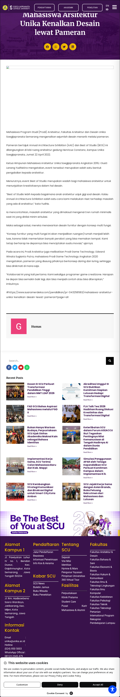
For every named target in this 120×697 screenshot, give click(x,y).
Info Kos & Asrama (43, 563)
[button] (47, 46)
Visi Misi (66, 561)
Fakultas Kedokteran (101, 596)
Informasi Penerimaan (45, 559)
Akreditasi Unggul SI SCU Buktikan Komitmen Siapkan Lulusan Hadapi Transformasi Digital (96, 390)
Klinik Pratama (70, 597)
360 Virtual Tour (70, 579)
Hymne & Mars (70, 568)
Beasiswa (38, 555)
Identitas (66, 564)
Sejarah (66, 557)
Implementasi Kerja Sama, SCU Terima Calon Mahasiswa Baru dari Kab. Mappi (41, 463)
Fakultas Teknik (98, 604)
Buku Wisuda (40, 590)
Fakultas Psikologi (100, 600)
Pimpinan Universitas (73, 576)
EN (107, 5)
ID (107, 9)
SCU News (39, 583)
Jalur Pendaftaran (43, 552)
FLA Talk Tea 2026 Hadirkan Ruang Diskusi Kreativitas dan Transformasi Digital (98, 411)
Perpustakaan (69, 593)
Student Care (69, 601)
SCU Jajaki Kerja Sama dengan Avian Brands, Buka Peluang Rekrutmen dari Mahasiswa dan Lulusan (97, 492)
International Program (102, 615)
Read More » (32, 397)
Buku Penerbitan (42, 594)
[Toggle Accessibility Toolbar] (112, 689)
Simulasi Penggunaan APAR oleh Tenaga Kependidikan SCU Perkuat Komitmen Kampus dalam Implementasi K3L (97, 466)
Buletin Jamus (41, 587)
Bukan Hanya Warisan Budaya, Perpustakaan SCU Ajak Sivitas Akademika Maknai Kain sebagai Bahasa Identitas (42, 435)
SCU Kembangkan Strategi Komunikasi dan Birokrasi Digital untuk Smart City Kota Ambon (41, 490)
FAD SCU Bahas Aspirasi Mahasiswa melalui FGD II (42, 409)
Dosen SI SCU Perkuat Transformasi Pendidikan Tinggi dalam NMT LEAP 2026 (41, 388)
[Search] (110, 361)
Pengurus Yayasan (72, 572)
